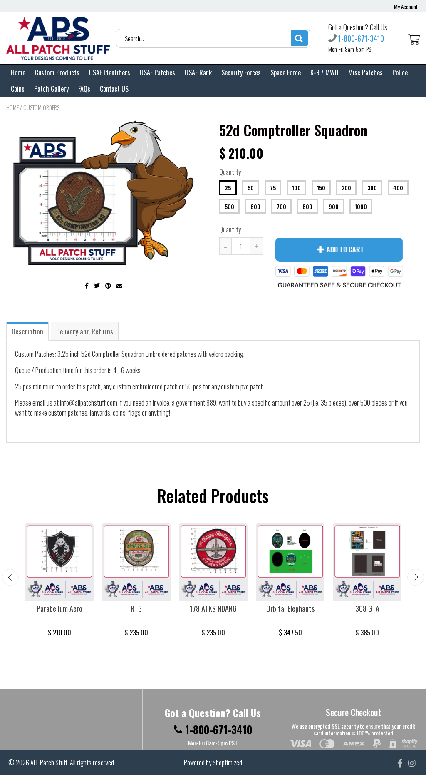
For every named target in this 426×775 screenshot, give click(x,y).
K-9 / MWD (324, 72)
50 (251, 187)
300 (372, 187)
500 (229, 206)
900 (334, 206)
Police (400, 72)
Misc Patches (365, 72)
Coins (18, 89)
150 (321, 187)
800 (307, 206)
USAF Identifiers (109, 72)
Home (18, 72)
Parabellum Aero (59, 608)
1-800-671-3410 (361, 38)
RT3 (136, 608)
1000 (361, 206)
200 (346, 187)
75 (273, 187)
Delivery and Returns (84, 331)
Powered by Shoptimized (213, 763)
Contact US (114, 89)
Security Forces (241, 72)
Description (27, 331)
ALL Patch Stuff (48, 763)
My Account (406, 6)
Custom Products (57, 72)
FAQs (84, 89)
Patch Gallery (51, 89)
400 (398, 187)
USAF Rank (198, 72)
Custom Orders (41, 107)
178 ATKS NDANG (213, 608)
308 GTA (367, 608)
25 (228, 187)
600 (255, 206)
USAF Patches (157, 72)
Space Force (285, 72)
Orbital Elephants (290, 608)
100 (296, 187)
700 (281, 206)
